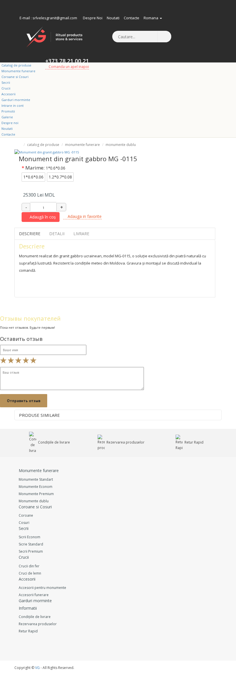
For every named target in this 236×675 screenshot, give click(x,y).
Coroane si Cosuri (14, 77)
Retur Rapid (193, 442)
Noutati (113, 17)
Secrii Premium (31, 551)
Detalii (56, 233)
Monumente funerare (18, 71)
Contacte (131, 17)
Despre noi (92, 17)
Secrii (5, 82)
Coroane (26, 515)
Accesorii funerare (34, 594)
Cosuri (24, 522)
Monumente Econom (35, 486)
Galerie (7, 117)
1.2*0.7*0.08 (60, 177)
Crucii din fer (29, 566)
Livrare (81, 233)
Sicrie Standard (31, 544)
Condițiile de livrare (53, 442)
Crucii (5, 88)
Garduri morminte (15, 100)
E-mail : (26, 17)
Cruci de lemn (30, 573)
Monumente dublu (121, 144)
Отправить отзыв (23, 400)
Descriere (29, 233)
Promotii (8, 111)
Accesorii (8, 94)
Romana (151, 17)
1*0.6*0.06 (33, 177)
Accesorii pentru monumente (42, 587)
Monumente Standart (36, 479)
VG (37, 667)
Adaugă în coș (42, 217)
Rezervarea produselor (125, 442)
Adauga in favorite (84, 216)
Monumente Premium (36, 493)
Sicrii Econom (29, 537)
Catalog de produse (16, 65)
